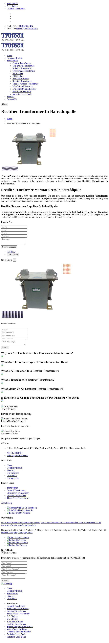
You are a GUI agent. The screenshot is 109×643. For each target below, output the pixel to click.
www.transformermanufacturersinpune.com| (21, 522)
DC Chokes (17, 76)
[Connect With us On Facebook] (22, 508)
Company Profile (14, 58)
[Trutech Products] (12, 50)
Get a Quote (13, 255)
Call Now (11, 252)
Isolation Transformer (22, 68)
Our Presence (13, 473)
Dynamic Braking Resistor (24, 89)
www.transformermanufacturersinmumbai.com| (62, 522)
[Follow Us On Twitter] (16, 540)
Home (9, 55)
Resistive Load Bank (21, 91)
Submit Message (9, 247)
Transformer (12, 3)
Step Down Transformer (23, 66)
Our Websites (13, 478)
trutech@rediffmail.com (27, 28)
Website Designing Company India (17, 532)
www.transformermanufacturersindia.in (18, 525)
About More (6, 503)
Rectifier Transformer (22, 81)
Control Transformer (16, 8)
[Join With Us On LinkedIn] (20, 510)
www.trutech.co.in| (92, 522)
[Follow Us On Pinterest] (18, 513)
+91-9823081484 (25, 26)
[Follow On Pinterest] (17, 545)
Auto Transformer (20, 78)
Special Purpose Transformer (25, 84)
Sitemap (10, 96)
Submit (5, 347)
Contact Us (12, 99)
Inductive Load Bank (22, 94)
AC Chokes (12, 6)
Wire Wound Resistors (22, 86)
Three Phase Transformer (23, 71)
